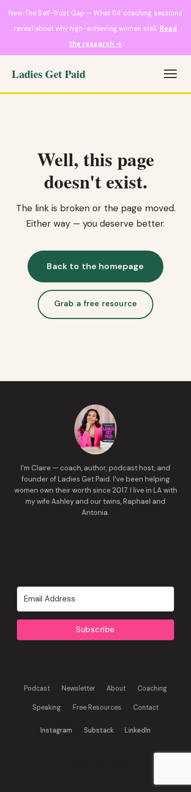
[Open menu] (170, 74)
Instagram (56, 730)
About (116, 688)
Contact (146, 707)
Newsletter (79, 688)
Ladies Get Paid (48, 74)
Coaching (152, 688)
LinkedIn (138, 730)
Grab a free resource (95, 304)
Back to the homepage (95, 266)
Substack (99, 730)
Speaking (46, 707)
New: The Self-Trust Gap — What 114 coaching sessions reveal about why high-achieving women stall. (95, 28)
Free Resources (97, 707)
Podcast (37, 688)
